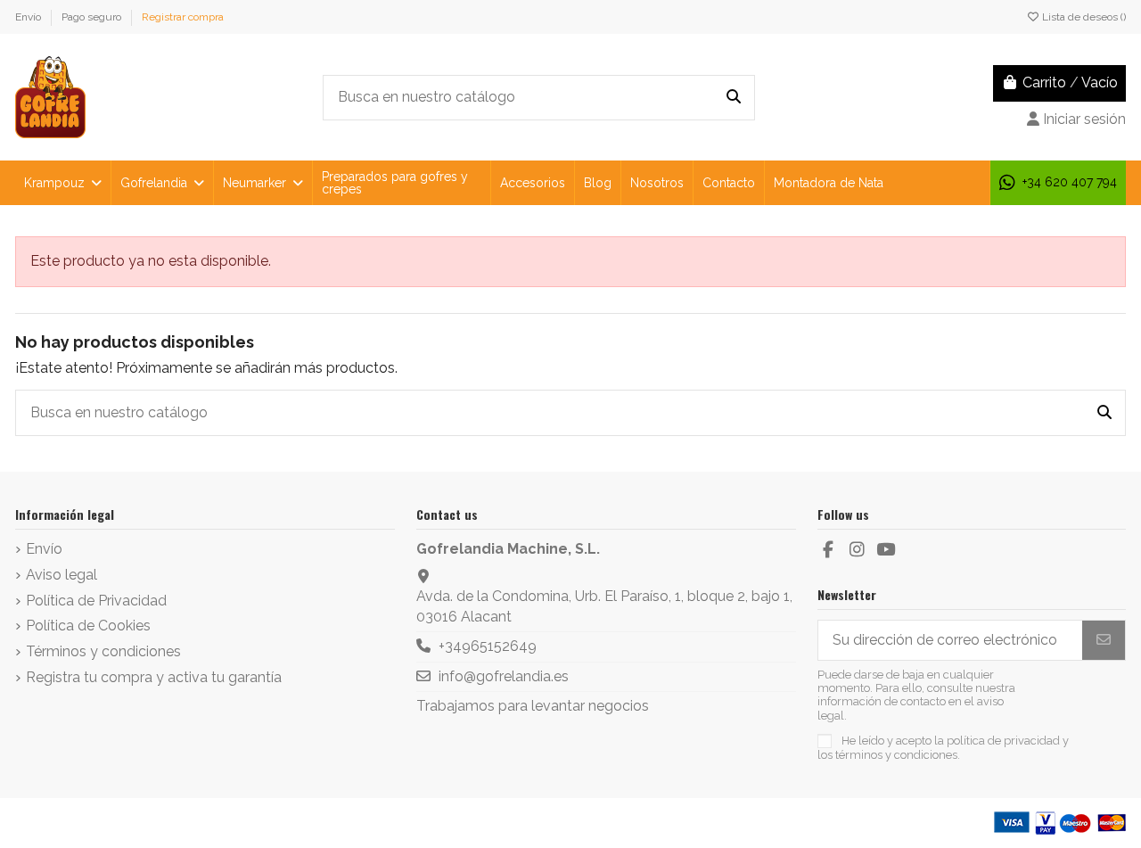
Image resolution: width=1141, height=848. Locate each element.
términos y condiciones (896, 755)
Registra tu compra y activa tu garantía (154, 677)
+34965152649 (488, 646)
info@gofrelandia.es (504, 676)
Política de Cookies (88, 625)
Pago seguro (93, 17)
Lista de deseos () (1082, 17)
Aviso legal (61, 574)
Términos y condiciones (103, 651)
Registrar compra (183, 17)
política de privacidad (1003, 740)
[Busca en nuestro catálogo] (733, 98)
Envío (29, 17)
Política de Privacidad (96, 600)
